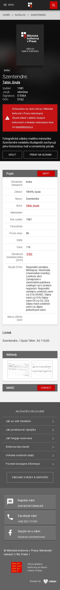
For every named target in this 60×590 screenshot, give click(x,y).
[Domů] (30, 5)
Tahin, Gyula (11, 82)
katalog (20, 15)
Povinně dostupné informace (23, 463)
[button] (30, 45)
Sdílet (12, 154)
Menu (8, 5)
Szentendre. (38, 15)
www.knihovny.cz (24, 126)
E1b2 (29, 254)
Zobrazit (46, 388)
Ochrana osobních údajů (20, 455)
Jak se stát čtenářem (18, 421)
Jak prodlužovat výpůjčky (21, 429)
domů (6, 15)
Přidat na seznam (41, 154)
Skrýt (46, 173)
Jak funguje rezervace (19, 438)
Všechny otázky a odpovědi (30, 477)
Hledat (52, 5)
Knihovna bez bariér (17, 446)
